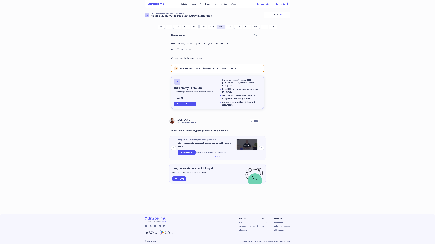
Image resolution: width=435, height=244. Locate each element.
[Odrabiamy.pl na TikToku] (150, 226)
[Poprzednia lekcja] (173, 148)
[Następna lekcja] (261, 148)
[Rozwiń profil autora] (263, 121)
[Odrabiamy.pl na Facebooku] (146, 226)
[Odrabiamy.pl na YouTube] (155, 226)
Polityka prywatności (282, 226)
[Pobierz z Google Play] (167, 232)
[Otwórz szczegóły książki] (214, 16)
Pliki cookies (279, 230)
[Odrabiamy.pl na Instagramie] (159, 226)
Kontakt (264, 222)
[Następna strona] (287, 15)
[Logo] (155, 4)
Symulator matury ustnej (248, 226)
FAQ (263, 226)
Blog (240, 222)
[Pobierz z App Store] (151, 232)
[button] (215, 156)
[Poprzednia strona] (267, 15)
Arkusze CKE (243, 230)
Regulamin (278, 222)
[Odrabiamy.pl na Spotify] (164, 226)
